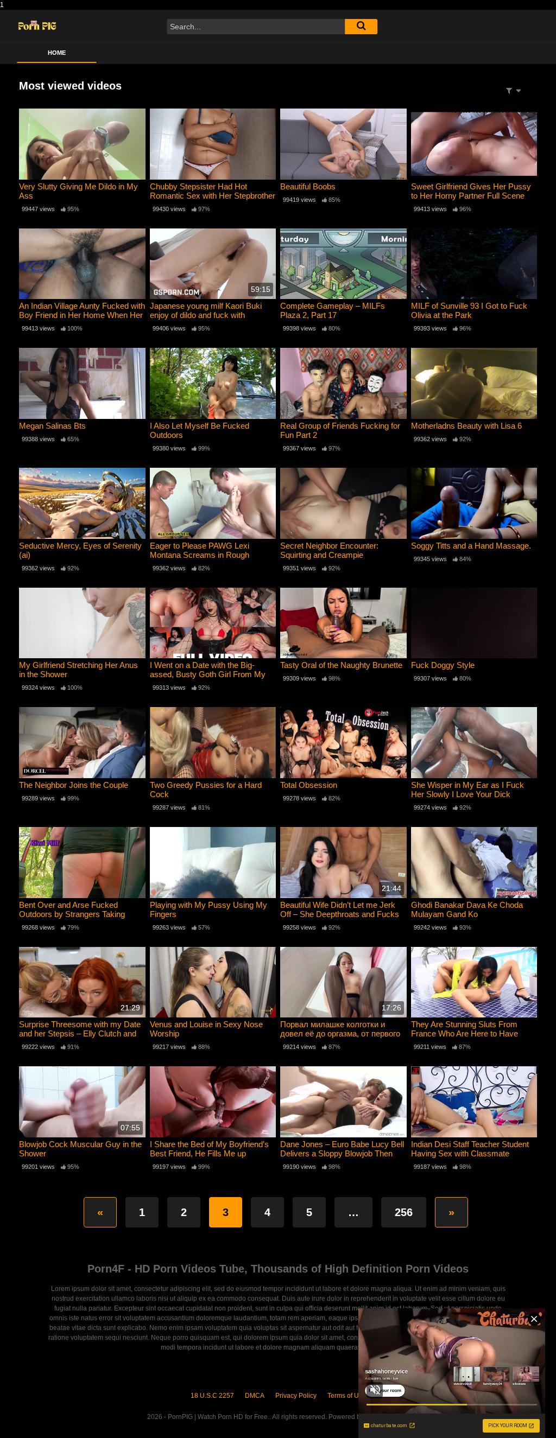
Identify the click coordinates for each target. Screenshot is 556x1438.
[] (361, 26)
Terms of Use (346, 1395)
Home (57, 52)
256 (404, 1212)
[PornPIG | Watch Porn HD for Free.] (37, 26)
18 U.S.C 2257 (212, 1395)
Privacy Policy (296, 1395)
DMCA (254, 1395)
